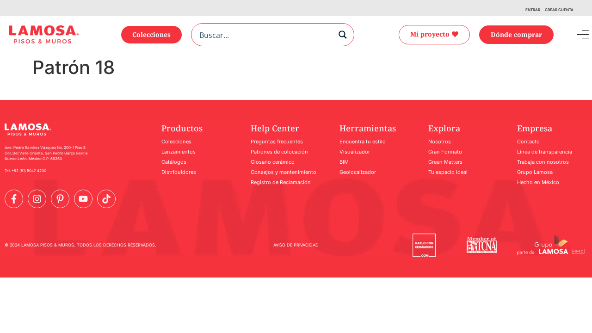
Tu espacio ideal (448, 172)
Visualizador (354, 151)
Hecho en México (538, 182)
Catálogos (173, 162)
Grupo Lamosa (535, 172)
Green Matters (445, 162)
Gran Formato (445, 151)
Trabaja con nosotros (543, 162)
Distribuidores (178, 172)
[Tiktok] (106, 199)
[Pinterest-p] (60, 199)
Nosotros (439, 141)
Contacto (528, 141)
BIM (344, 162)
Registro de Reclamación (281, 182)
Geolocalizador (357, 172)
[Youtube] (83, 199)
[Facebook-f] (14, 199)
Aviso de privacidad (296, 244)
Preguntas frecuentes (277, 141)
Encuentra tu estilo (362, 141)
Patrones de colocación (279, 151)
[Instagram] (37, 199)
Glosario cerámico (273, 162)
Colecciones (176, 141)
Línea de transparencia (544, 151)
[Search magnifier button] (342, 34)
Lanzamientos (178, 151)
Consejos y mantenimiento (283, 172)
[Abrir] (576, 34)
